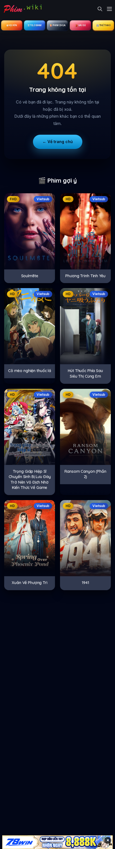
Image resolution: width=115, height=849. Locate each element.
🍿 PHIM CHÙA (57, 25)
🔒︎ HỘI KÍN (12, 25)
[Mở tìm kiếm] (100, 9)
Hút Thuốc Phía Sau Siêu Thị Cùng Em (85, 373)
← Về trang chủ (57, 141)
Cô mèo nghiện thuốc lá (29, 370)
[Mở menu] (109, 9)
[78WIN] (57, 842)
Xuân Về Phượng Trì (29, 582)
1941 (85, 582)
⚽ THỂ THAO (103, 25)
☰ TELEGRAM (35, 25)
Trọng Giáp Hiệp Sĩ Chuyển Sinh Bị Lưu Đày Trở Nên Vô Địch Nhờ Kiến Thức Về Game (30, 479)
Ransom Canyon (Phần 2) (85, 474)
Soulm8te (29, 275)
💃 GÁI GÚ (80, 25)
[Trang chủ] (22, 9)
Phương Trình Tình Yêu (85, 275)
